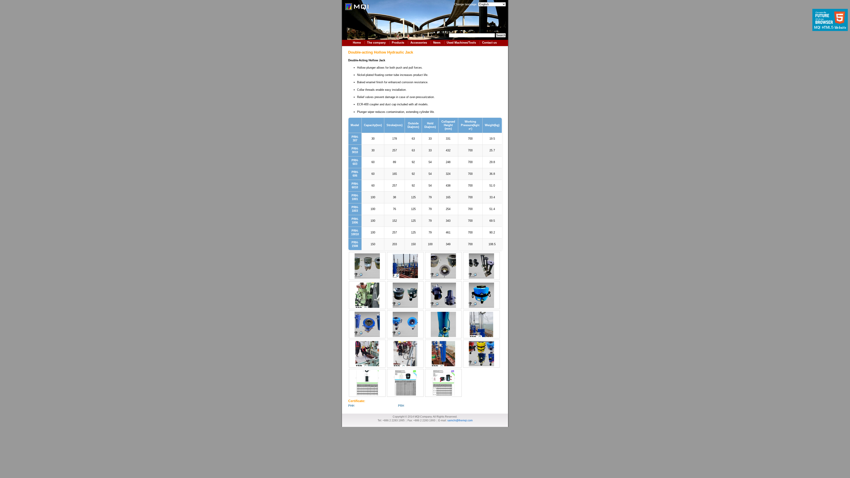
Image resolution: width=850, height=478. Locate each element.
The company (376, 42)
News (436, 42)
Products (398, 42)
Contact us (489, 42)
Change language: (465, 4)
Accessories (418, 42)
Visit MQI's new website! (830, 20)
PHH (351, 405)
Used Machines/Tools (461, 42)
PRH (401, 405)
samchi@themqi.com (460, 420)
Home (357, 42)
